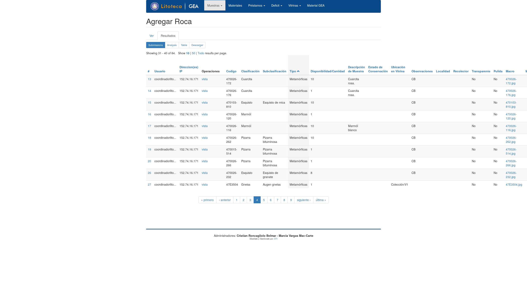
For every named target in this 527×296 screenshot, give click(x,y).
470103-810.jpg (511, 104)
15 (149, 102)
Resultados (170, 37)
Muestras (213, 5)
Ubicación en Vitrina (398, 69)
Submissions (156, 45)
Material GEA (315, 5)
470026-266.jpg (511, 163)
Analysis (172, 45)
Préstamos (255, 5)
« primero (207, 200)
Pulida (498, 71)
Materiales (235, 5)
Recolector (461, 71)
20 (149, 161)
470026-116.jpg (511, 128)
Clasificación (250, 71)
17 (149, 126)
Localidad (443, 71)
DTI (275, 238)
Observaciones (422, 71)
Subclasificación (274, 71)
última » (321, 200)
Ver (151, 36)
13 (149, 79)
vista (205, 79)
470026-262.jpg (511, 139)
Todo (201, 53)
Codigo (231, 71)
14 (149, 91)
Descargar (197, 45)
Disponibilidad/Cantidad (328, 71)
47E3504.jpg (514, 184)
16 (149, 114)
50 (193, 53)
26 (149, 173)
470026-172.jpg (511, 81)
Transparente (481, 71)
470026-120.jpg (511, 116)
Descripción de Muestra (356, 69)
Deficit (275, 5)
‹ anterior (225, 200)
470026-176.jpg (511, 93)
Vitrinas (293, 5)
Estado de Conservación (378, 69)
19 (149, 149)
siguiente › (304, 200)
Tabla (184, 45)
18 (149, 137)
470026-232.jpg (511, 175)
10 (187, 53)
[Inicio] (176, 6)
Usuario (159, 71)
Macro (510, 71)
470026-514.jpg (511, 151)
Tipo (293, 71)
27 (149, 184)
